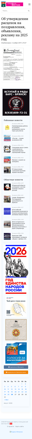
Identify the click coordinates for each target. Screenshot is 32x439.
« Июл (6, 400)
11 (8, 389)
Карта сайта (19, 426)
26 (12, 394)
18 (8, 392)
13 (15, 389)
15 (22, 389)
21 (19, 392)
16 (25, 389)
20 (15, 392)
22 (22, 392)
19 (12, 392)
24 (5, 394)
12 (12, 389)
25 (8, 394)
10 (5, 389)
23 (26, 392)
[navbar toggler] (29, 4)
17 (5, 392)
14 (19, 389)
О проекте (10, 426)
